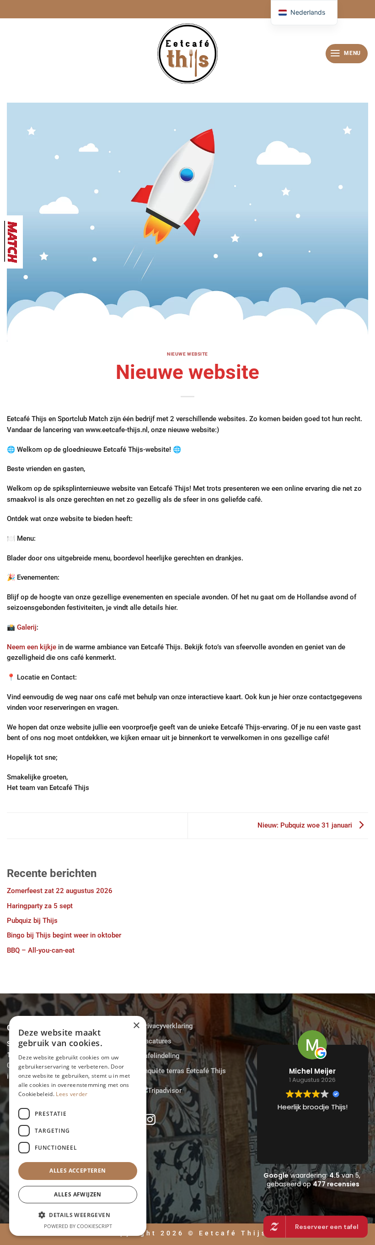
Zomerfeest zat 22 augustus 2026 (59, 891)
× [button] (136, 1025)
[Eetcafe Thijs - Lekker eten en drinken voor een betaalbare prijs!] (187, 53)
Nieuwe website (187, 354)
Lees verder (71, 1094)
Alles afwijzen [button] (78, 1194)
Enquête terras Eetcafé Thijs (183, 1071)
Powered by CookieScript (78, 1226)
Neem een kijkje (31, 647)
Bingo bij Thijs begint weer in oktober (64, 935)
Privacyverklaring (166, 1026)
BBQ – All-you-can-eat (41, 950)
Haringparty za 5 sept (40, 906)
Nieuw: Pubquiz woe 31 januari (305, 825)
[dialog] (77, 1126)
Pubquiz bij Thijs (32, 920)
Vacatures (155, 1041)
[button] (347, 53)
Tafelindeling (160, 1056)
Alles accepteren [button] (77, 1170)
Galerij (27, 627)
